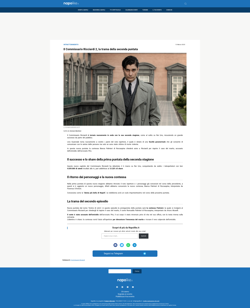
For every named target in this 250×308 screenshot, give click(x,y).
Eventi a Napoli (83, 10)
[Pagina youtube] (132, 287)
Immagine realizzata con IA (72, 127)
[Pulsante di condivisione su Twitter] (122, 245)
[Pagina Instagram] (122, 287)
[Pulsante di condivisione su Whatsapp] (128, 245)
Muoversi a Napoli (99, 10)
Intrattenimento (71, 45)
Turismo (145, 10)
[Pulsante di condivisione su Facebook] (115, 245)
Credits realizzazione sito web (151, 301)
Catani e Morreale (110, 301)
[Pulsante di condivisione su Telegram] (135, 245)
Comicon (169, 10)
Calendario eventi (131, 10)
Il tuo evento (157, 10)
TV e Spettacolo (115, 10)
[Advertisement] (125, 26)
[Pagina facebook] (117, 287)
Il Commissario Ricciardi (77, 260)
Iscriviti (143, 236)
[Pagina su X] (127, 287)
